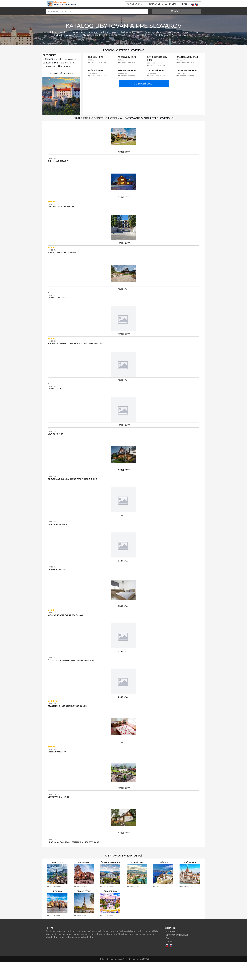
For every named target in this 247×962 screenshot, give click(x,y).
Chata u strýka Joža (59, 298)
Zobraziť (123, 152)
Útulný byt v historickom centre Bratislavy (71, 660)
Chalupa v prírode (57, 524)
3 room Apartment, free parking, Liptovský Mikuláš (75, 343)
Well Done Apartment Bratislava (65, 615)
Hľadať (177, 11)
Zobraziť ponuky (61, 73)
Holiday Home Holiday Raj (61, 207)
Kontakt (169, 941)
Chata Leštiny (55, 389)
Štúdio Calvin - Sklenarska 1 (62, 252)
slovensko (134, 4)
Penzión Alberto (57, 752)
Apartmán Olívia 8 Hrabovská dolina (67, 706)
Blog (184, 4)
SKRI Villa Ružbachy (58, 161)
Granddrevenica (57, 569)
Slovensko (49, 55)
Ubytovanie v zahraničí (162, 4)
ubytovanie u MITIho (58, 797)
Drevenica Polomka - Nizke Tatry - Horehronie (72, 479)
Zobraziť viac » (144, 83)
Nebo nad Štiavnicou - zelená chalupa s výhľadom (74, 842)
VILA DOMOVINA (55, 434)
